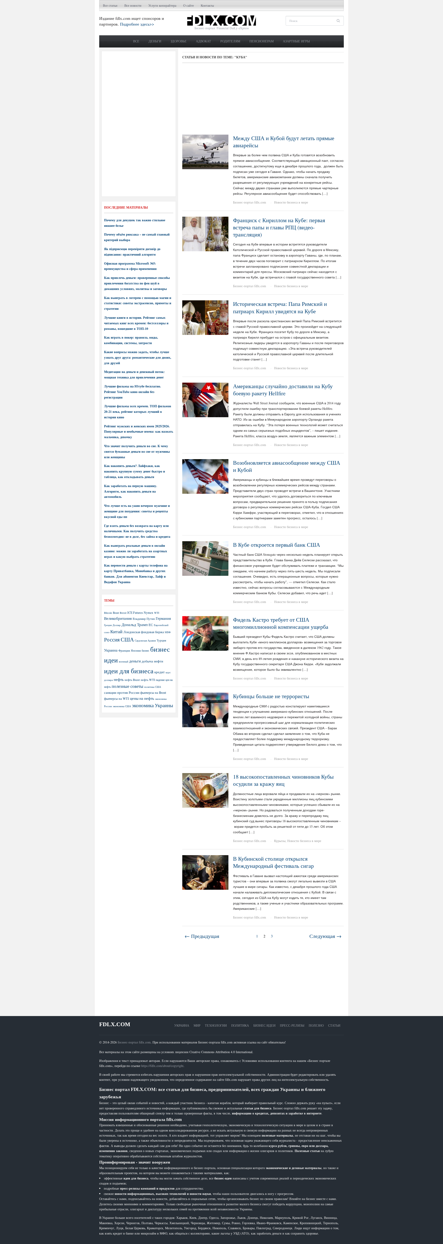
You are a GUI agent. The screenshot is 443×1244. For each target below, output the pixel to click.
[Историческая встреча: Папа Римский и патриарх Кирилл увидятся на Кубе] (205, 317)
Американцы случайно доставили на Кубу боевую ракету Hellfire (283, 389)
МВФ (168, 632)
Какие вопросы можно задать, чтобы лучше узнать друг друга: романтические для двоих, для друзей (137, 357)
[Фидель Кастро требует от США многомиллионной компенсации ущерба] (205, 633)
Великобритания (118, 618)
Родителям (230, 41)
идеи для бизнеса (128, 670)
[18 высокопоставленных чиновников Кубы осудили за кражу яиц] (205, 790)
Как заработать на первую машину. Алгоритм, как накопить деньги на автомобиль (130, 491)
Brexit (123, 613)
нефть (119, 679)
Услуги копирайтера (162, 5)
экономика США (122, 706)
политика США (152, 686)
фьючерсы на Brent (153, 692)
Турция (161, 640)
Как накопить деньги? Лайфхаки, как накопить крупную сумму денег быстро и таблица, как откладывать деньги (134, 471)
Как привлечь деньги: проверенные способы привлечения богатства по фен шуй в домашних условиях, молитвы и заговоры (137, 283)
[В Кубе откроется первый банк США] (205, 558)
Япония (136, 650)
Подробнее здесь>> (137, 24)
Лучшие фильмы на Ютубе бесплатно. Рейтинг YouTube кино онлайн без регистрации (132, 392)
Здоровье (179, 41)
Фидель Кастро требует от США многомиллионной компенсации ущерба (280, 623)
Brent (116, 613)
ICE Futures (135, 612)
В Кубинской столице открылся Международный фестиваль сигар (273, 862)
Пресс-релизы (292, 1025)
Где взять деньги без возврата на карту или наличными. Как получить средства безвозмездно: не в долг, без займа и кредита (137, 531)
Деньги (155, 41)
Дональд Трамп (135, 624)
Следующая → (325, 936)
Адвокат (203, 41)
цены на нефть (142, 698)
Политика (240, 1025)
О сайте (188, 5)
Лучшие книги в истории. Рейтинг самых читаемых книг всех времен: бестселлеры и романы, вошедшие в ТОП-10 (136, 323)
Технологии (216, 1025)
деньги (135, 661)
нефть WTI (148, 680)
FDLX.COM (114, 1024)
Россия (112, 639)
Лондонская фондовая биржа (143, 632)
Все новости (132, 5)
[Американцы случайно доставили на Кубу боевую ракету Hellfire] (205, 399)
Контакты (207, 5)
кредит (159, 672)
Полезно (316, 1025)
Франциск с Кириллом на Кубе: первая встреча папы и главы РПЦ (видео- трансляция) (279, 227)
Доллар (117, 625)
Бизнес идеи (264, 1025)
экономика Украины (152, 705)
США (127, 639)
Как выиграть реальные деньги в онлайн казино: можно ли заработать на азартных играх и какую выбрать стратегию (135, 551)
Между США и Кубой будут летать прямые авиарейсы (283, 141)
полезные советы (127, 686)
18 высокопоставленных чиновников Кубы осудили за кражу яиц (283, 780)
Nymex (148, 612)
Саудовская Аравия (145, 640)
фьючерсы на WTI (116, 698)
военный (123, 661)
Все (136, 41)
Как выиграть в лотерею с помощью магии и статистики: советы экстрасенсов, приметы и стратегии (137, 303)
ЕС (151, 624)
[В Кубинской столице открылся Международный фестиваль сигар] (205, 872)
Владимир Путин (144, 619)
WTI (156, 613)
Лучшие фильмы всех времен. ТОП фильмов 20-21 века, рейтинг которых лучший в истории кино (137, 412)
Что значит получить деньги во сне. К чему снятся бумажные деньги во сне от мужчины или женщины (137, 451)
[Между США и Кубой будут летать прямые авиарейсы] (205, 151)
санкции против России (121, 692)
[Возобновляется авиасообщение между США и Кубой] (205, 476)
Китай (116, 631)
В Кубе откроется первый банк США (276, 544)
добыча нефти (152, 661)
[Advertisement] (263, 100)
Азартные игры (296, 41)
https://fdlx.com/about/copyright (162, 1066)
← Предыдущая (202, 936)
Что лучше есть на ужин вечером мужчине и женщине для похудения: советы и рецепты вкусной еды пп (137, 511)
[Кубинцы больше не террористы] (205, 709)
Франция (124, 651)
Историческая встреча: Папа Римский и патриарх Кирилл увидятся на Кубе (280, 307)
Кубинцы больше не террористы (271, 696)
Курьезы (279, 841)
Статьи (334, 1025)
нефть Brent (132, 680)
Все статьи (110, 5)
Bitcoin (108, 613)
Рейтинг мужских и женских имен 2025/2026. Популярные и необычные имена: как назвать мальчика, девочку (138, 432)
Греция (108, 625)
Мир (197, 1025)
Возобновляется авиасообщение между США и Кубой (286, 466)
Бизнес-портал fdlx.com (249, 202)
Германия (163, 618)
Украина (110, 650)
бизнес (145, 650)
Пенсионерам (261, 41)
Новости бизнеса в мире (291, 202)
